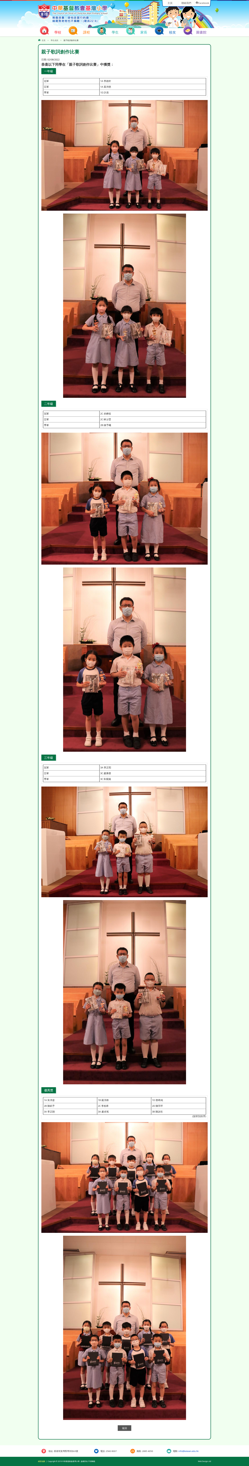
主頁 (170, 3)
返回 (124, 1428)
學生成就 (54, 40)
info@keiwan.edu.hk (188, 1451)
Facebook (203, 3)
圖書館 (201, 32)
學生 (115, 32)
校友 (172, 32)
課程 (86, 32)
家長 (143, 32)
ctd (210, 1461)
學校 (57, 32)
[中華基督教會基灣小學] (73, 22)
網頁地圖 (41, 1461)
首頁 (43, 40)
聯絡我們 (186, 3)
